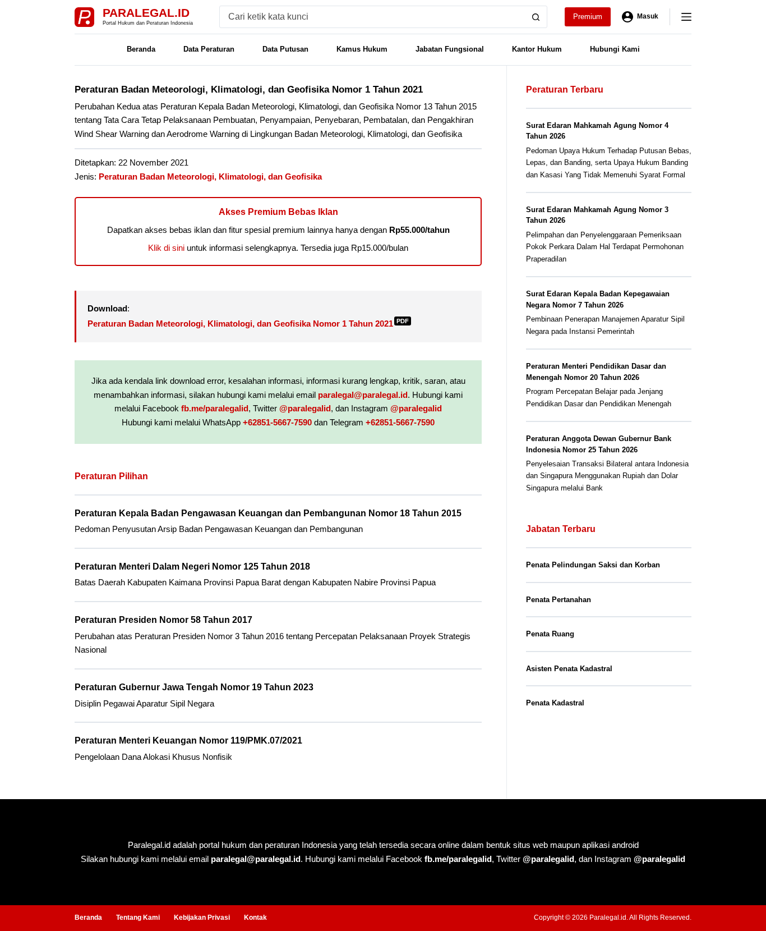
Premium (587, 16)
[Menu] (686, 17)
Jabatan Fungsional (450, 49)
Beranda (141, 49)
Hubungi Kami (615, 49)
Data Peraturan (208, 49)
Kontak (255, 917)
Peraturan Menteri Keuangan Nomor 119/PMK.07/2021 (188, 740)
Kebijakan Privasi (202, 917)
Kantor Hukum (537, 49)
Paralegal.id (146, 12)
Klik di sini (166, 248)
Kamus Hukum (361, 49)
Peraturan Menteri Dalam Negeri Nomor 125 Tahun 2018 (192, 566)
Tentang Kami (138, 917)
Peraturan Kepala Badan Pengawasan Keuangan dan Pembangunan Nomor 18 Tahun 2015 (268, 513)
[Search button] (536, 16)
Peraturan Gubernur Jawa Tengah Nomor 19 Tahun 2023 (194, 687)
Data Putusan (285, 49)
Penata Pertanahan (558, 599)
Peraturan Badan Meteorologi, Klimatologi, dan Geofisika (210, 176)
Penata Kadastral (555, 703)
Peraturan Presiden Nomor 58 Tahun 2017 (163, 620)
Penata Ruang (550, 634)
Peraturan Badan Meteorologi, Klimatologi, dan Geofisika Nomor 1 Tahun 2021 (248, 323)
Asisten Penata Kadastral (569, 668)
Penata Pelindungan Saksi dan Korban (593, 565)
